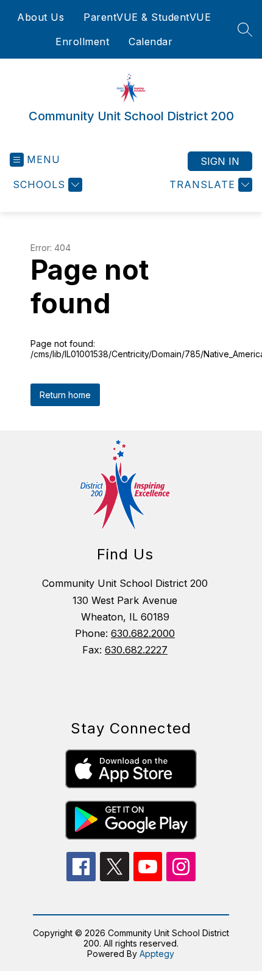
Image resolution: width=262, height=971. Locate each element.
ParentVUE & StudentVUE (147, 17)
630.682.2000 (143, 633)
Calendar (150, 41)
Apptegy (157, 953)
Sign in (219, 161)
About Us (40, 17)
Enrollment (82, 41)
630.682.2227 (136, 650)
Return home (65, 395)
